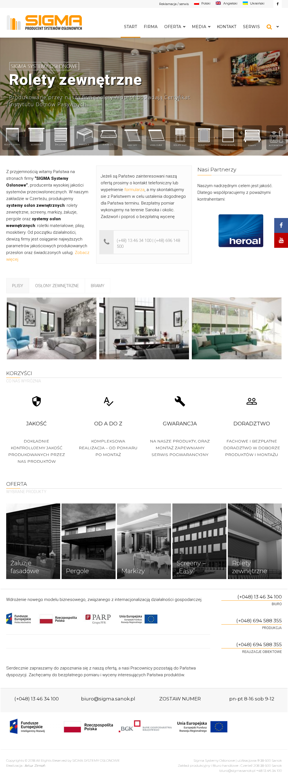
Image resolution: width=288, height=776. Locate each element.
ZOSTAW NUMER (180, 699)
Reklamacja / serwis (174, 4)
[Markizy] (144, 541)
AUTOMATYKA (276, 145)
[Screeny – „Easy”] (199, 541)
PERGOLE (84, 144)
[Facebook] (277, 4)
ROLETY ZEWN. (12, 144)
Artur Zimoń (35, 765)
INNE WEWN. (227, 145)
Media (199, 26)
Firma (151, 26)
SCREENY (36, 144)
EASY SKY (132, 145)
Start (130, 26)
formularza (134, 189)
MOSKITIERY (204, 145)
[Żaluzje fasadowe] (33, 541)
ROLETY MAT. (180, 145)
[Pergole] (89, 541)
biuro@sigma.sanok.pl (108, 699)
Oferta (172, 26)
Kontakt (226, 26)
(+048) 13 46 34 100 (259, 597)
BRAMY (252, 145)
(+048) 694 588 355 (259, 620)
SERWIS (251, 26)
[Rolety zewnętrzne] (255, 541)
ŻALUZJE (60, 144)
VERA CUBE (156, 145)
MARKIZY (108, 144)
